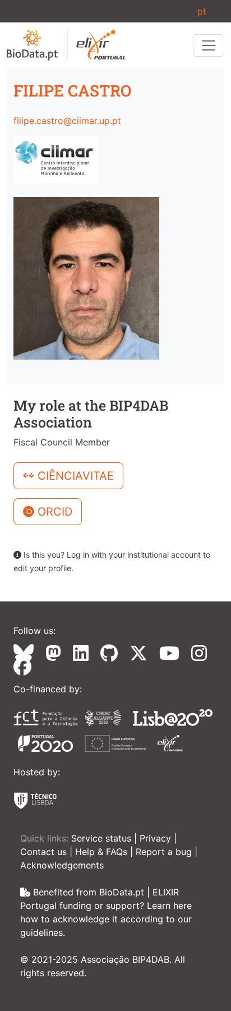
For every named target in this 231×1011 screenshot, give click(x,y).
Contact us (45, 851)
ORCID (53, 511)
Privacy (157, 838)
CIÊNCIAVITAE (74, 475)
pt (201, 11)
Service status (102, 838)
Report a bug (165, 851)
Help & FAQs (102, 851)
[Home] (66, 45)
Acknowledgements (62, 865)
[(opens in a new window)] (28, 653)
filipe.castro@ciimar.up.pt (67, 120)
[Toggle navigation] (208, 45)
